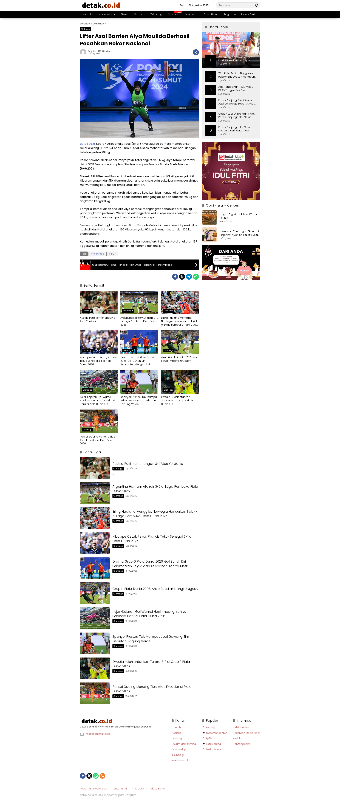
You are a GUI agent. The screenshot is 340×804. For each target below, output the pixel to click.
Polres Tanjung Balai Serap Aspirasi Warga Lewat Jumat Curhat (236, 101)
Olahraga (85, 29)
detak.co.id (87, 144)
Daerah (176, 727)
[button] (256, 5)
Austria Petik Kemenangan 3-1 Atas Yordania (98, 319)
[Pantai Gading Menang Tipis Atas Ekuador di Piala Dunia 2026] (99, 421)
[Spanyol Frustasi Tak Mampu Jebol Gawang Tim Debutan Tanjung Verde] (139, 382)
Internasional (180, 760)
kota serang (213, 744)
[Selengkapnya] (124, 721)
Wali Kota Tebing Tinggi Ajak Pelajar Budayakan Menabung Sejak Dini (237, 75)
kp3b (209, 738)
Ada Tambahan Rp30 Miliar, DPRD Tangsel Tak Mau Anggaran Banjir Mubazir (235, 88)
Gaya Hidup (179, 749)
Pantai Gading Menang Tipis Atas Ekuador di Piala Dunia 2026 (97, 440)
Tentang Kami (242, 744)
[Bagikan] (196, 52)
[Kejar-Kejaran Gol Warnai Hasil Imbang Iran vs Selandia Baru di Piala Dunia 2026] (99, 382)
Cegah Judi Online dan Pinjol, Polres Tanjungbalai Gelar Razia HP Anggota (236, 115)
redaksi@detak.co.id (98, 734)
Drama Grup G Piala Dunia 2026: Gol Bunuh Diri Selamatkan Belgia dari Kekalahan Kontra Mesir (137, 361)
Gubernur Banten (216, 733)
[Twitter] (182, 277)
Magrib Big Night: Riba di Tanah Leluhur (238, 216)
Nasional (177, 733)
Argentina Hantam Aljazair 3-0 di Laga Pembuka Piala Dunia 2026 (139, 321)
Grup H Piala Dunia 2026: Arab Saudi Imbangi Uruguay (180, 359)
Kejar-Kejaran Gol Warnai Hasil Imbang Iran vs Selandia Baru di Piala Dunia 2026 (98, 400)
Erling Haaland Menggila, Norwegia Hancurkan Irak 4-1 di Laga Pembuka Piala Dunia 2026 (179, 321)
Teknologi (178, 755)
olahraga (98, 253)
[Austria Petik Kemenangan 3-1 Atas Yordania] (99, 302)
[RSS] (102, 776)
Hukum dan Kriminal (184, 744)
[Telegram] (189, 277)
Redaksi (92, 51)
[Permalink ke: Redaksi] (84, 52)
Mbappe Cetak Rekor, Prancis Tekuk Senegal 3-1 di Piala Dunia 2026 (98, 361)
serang (210, 727)
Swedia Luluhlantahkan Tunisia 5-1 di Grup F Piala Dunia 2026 (177, 400)
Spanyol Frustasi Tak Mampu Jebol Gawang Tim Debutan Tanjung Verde (138, 400)
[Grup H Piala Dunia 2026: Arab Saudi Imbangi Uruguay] (180, 342)
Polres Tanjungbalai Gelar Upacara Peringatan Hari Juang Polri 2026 (234, 128)
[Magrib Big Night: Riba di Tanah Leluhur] (209, 217)
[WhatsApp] (196, 277)
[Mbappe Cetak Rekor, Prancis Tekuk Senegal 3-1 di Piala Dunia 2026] (99, 342)
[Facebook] (175, 277)
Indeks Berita (241, 727)
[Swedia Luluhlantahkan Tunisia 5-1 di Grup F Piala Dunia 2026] (180, 382)
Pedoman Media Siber (246, 733)
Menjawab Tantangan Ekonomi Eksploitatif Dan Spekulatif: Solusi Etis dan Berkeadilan (239, 233)
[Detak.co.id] (101, 5)
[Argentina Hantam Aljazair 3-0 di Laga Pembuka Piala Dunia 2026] (139, 302)
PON (113, 253)
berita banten (214, 749)
